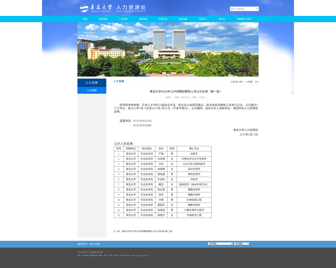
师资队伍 (163, 19)
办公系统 (96, 244)
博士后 (222, 19)
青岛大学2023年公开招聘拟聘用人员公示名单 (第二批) (147, 231)
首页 (85, 19)
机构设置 (103, 19)
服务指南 (183, 19)
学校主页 (83, 244)
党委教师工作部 (244, 19)
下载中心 (203, 19)
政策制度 (143, 19)
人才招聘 (123, 19)
